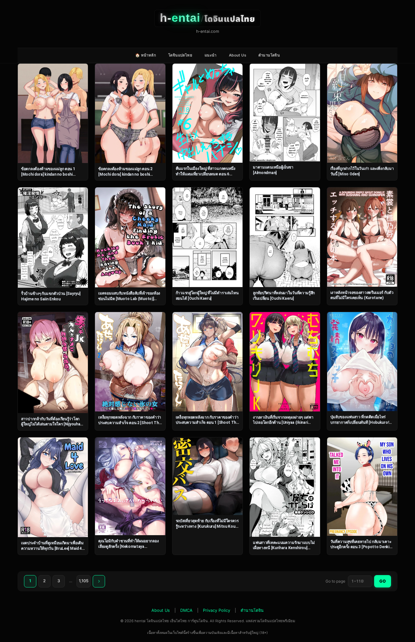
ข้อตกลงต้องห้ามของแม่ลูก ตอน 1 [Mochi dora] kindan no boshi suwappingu (48, 174)
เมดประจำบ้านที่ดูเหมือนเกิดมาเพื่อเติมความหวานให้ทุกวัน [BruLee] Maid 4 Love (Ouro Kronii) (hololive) (52, 548)
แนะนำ (211, 55)
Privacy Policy (216, 610)
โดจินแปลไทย (180, 55)
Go (382, 581)
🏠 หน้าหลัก (145, 55)
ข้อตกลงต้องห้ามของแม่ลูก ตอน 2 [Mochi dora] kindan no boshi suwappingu (125, 174)
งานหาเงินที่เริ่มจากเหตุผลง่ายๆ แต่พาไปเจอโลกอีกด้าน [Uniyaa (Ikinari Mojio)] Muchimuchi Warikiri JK (283, 422)
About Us (237, 55)
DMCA (186, 610)
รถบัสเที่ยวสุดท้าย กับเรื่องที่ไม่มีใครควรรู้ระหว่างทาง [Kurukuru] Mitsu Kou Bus (207, 526)
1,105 (84, 580)
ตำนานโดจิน (269, 55)
